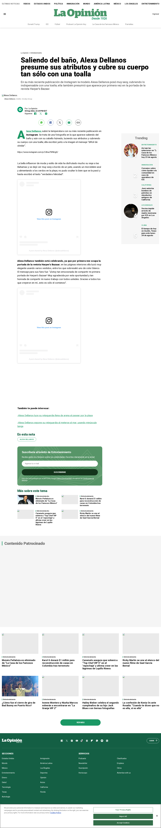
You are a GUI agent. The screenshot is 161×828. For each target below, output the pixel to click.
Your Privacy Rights (123, 810)
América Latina (102, 4)
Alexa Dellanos (34, 131)
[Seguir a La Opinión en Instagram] (46, 113)
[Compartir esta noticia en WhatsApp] (41, 123)
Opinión (43, 778)
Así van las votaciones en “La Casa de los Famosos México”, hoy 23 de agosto (150, 152)
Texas (4, 792)
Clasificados (122, 758)
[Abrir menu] (5, 14)
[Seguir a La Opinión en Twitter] (41, 113)
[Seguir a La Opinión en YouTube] (76, 740)
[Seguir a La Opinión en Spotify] (102, 740)
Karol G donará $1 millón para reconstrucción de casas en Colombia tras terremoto (91, 502)
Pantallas (129, 24)
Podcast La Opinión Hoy (76, 24)
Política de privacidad (64, 478)
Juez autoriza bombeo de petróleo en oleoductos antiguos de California (148, 194)
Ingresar (156, 14)
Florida (43, 792)
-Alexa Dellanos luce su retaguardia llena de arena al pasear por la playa (55, 415)
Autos (42, 782)
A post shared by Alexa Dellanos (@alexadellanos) (49, 251)
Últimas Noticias (11, 4)
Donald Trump (34, 24)
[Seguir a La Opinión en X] (66, 740)
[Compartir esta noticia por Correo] (69, 123)
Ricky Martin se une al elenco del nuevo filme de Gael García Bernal (90, 515)
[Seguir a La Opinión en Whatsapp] (96, 740)
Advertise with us (124, 773)
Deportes (44, 773)
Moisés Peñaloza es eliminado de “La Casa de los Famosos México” (46, 501)
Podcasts (82, 758)
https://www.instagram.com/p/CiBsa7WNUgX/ (37, 152)
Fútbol (57, 24)
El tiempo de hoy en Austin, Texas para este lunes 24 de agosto (149, 232)
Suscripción (83, 768)
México (117, 4)
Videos (26, 4)
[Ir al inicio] (12, 740)
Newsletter (83, 763)
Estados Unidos (42, 4)
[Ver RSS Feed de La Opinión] (107, 740)
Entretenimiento (36, 53)
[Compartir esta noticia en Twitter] (60, 123)
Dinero (4, 778)
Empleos (120, 763)
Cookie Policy (55, 813)
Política (58, 4)
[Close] (157, 816)
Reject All (123, 816)
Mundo (86, 4)
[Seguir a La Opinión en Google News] (86, 740)
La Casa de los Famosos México (105, 24)
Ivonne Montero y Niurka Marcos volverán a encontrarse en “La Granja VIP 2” (60, 705)
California (146, 185)
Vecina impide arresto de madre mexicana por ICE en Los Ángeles (149, 213)
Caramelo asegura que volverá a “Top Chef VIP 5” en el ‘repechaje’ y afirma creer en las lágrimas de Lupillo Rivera (46, 519)
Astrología (6, 797)
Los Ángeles (131, 4)
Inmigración (73, 4)
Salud (4, 782)
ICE (47, 24)
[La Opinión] (80, 13)
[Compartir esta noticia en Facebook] (51, 123)
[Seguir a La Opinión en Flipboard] (91, 740)
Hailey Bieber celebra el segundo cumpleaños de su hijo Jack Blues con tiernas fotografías (100, 705)
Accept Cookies (123, 823)
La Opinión (25, 53)
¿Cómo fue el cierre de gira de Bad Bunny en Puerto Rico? (18, 704)
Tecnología (6, 787)
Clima (144, 225)
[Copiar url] (78, 123)
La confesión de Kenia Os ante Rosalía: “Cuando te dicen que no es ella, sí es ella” (141, 705)
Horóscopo (83, 773)
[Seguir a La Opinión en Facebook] (35, 113)
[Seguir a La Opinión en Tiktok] (81, 740)
